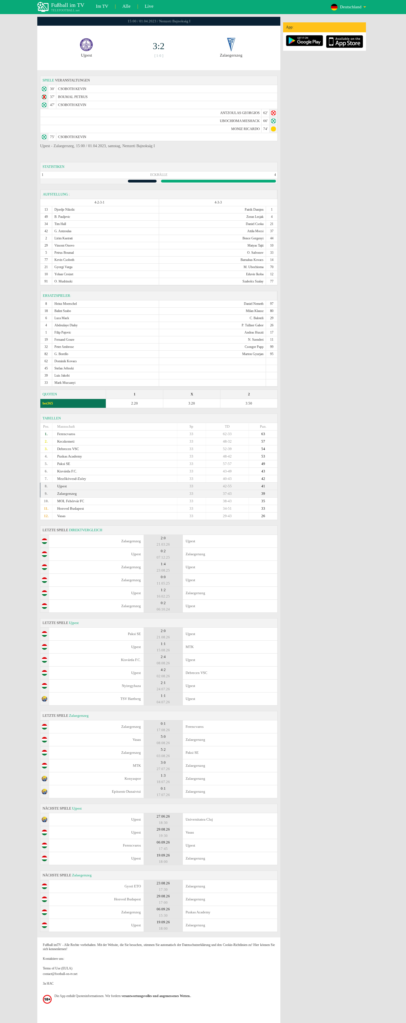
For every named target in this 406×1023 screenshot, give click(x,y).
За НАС (48, 983)
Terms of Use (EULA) (57, 968)
